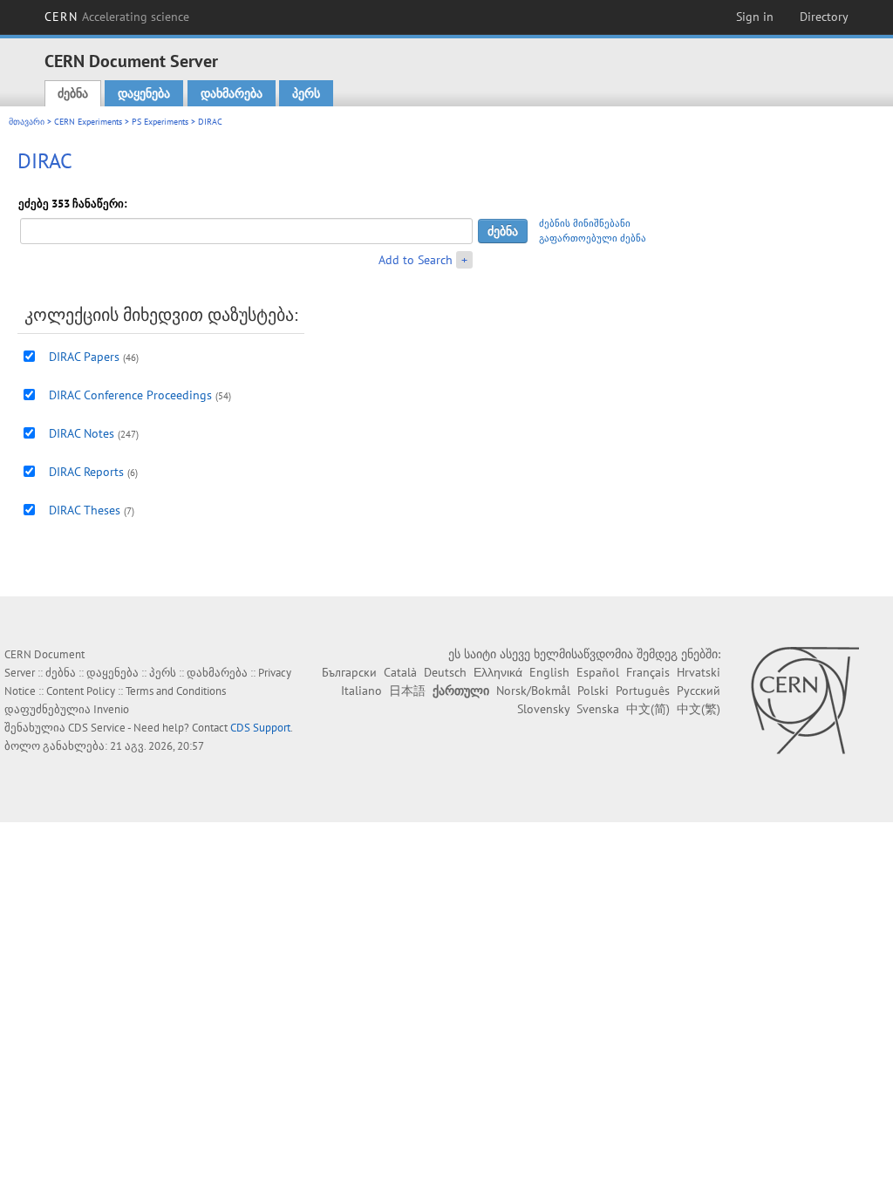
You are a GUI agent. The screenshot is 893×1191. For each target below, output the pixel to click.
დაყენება (144, 93)
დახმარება (231, 93)
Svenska (597, 709)
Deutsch (445, 672)
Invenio (111, 709)
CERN (116, 16)
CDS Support (260, 727)
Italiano (361, 690)
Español (597, 672)
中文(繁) (698, 709)
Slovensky (543, 709)
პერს (306, 93)
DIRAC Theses (84, 510)
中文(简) (648, 709)
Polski (593, 690)
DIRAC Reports (86, 472)
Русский (698, 690)
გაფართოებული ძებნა (592, 238)
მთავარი (26, 121)
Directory (824, 16)
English (549, 672)
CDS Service (97, 727)
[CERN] (804, 700)
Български (349, 672)
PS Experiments (160, 121)
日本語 (407, 690)
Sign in (755, 16)
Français (648, 672)
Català (400, 672)
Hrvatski (698, 672)
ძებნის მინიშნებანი (585, 223)
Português (643, 690)
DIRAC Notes (81, 433)
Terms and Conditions (176, 691)
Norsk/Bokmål (533, 690)
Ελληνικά (498, 672)
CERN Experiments (88, 121)
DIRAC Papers (84, 356)
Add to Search (415, 260)
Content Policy (80, 691)
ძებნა (73, 93)
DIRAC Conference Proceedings (130, 395)
